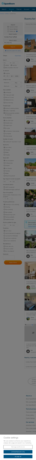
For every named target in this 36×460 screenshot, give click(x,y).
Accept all (18, 456)
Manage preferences (18, 447)
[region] (18, 447)
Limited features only (18, 452)
